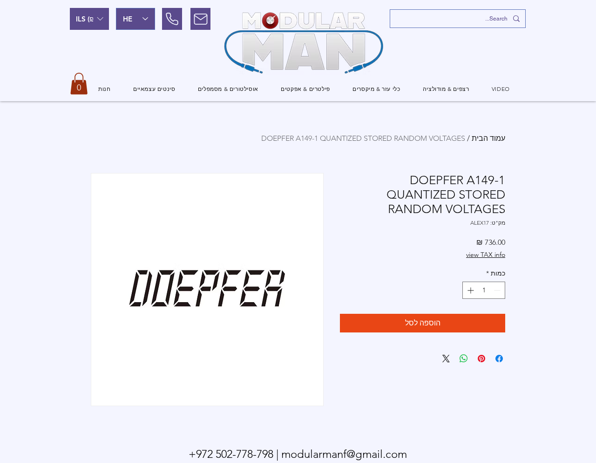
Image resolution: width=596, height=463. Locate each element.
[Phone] (172, 19)
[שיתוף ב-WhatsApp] (463, 358)
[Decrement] (498, 290)
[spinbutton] (483, 290)
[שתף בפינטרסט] (481, 358)
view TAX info (485, 254)
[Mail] (200, 19)
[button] (89, 19)
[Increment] (469, 290)
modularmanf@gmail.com (344, 454)
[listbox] (89, 19)
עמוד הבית (488, 138)
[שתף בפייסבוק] (499, 358)
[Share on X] (446, 358)
